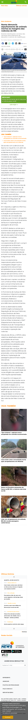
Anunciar (6, 681)
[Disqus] (14, 548)
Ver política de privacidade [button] (9, 713)
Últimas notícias (21, 5)
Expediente (6, 677)
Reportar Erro (8, 692)
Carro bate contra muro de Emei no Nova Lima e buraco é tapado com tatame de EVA (13, 586)
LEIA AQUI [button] (13, 104)
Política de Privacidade (11, 685)
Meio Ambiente (6, 21)
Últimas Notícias (7, 574)
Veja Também (8, 406)
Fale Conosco (7, 688)
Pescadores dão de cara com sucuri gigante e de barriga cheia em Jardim (13, 597)
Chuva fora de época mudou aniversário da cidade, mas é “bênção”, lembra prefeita (12, 615)
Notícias (24, 631)
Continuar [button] (7, 717)
